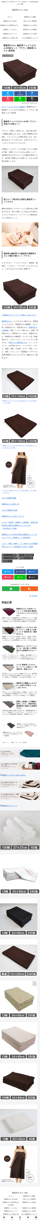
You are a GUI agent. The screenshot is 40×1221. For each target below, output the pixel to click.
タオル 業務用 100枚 (9, 510)
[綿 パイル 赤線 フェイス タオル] (20, 874)
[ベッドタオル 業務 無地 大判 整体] (18, 957)
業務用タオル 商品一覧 (10, 504)
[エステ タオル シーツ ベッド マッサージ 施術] (8, 805)
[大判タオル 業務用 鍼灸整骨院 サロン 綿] (20, 796)
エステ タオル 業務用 (17, 107)
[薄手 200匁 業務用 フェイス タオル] (18, 1081)
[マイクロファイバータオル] (18, 1040)
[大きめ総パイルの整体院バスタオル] (20, 784)
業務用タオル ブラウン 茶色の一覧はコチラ (19, 315)
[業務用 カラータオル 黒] (18, 916)
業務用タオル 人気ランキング (13, 516)
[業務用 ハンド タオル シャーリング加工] (20, 753)
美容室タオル (8, 561)
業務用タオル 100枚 (29, 1211)
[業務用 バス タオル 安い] (12, 775)
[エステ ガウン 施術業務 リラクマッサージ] (18, 1164)
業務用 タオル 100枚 (27, 558)
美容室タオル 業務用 (29, 1208)
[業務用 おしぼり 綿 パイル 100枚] (20, 830)
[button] (36, 586)
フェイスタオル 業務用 (10, 558)
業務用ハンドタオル (11, 1208)
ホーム (4, 107)
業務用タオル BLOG (11, 1199)
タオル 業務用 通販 (9, 498)
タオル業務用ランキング (29, 1214)
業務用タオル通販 (29, 1196)
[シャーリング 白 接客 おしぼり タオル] (18, 1122)
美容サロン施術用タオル (18, 343)
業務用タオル (7, 321)
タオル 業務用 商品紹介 (26, 555)
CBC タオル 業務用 (29, 1199)
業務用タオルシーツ (11, 1211)
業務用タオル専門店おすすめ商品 (11, 1203)
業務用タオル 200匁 (29, 1202)
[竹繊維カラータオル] (18, 999)
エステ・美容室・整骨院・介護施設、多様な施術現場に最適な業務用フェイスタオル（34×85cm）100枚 (20, 525)
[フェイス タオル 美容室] (20, 766)
